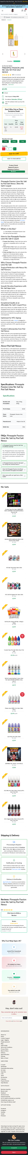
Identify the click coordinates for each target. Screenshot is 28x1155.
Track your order (16, 869)
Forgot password (5, 1042)
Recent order (4, 1091)
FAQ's (2, 1036)
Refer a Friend (4, 1058)
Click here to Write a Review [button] (14, 914)
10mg (5, 141)
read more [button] (11, 84)
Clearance (3, 1079)
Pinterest (3, 1115)
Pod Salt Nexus (8, 66)
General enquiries (5, 1096)
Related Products (13, 167)
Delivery (3, 1052)
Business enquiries (6, 1089)
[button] (2, 11)
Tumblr (2, 1114)
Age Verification (7, 882)
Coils (2, 1073)
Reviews (13, 171)
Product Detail (13, 165)
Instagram (3, 1110)
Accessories (4, 1077)
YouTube (3, 1112)
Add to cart (14, 154)
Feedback (3, 1093)
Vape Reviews (4, 1082)
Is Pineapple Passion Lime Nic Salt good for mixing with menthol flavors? (13, 463)
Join (25, 1017)
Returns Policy (4, 1051)
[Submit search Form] (26, 14)
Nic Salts (3, 1070)
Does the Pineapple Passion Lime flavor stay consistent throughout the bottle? (13, 469)
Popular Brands (5, 1081)
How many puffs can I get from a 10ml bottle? (13, 476)
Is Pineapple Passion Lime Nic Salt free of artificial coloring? (13, 446)
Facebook (3, 1108)
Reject (14, 1152)
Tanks (2, 1075)
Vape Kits (3, 1072)
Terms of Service (16, 1021)
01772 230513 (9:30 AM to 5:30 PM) (10, 1098)
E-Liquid (3, 1064)
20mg (14, 141)
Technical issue (5, 1094)
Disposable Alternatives (7, 1068)
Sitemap (3, 1056)
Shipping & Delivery (13, 169)
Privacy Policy (8, 1021)
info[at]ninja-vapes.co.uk (7, 1100)
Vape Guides (4, 1045)
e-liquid (16, 320)
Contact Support (5, 1038)
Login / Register (5, 1040)
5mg (22, 141)
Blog (2, 1043)
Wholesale (3, 1066)
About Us (3, 1034)
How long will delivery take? (8, 1102)
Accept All (14, 1147)
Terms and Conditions (6, 1047)
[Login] (22, 10)
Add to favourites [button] (14, 158)
